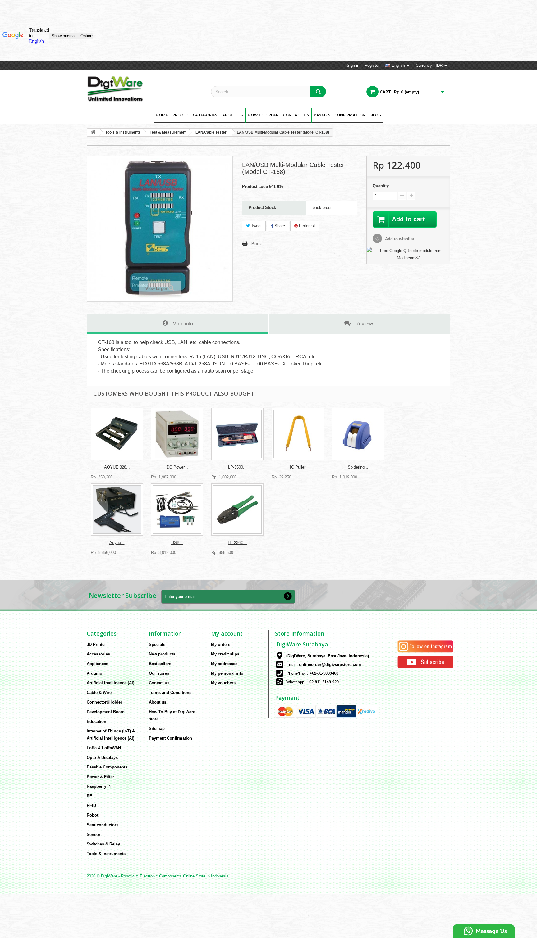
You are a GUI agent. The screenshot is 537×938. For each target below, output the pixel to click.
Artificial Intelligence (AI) (110, 683)
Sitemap (157, 728)
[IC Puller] (298, 434)
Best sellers (160, 663)
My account (227, 633)
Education (96, 721)
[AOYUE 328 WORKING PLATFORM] (117, 434)
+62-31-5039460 (324, 673)
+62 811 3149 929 (323, 682)
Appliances (97, 663)
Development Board (106, 711)
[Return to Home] (93, 132)
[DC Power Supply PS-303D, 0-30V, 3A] (177, 434)
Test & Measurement (168, 132)
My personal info (227, 673)
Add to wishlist (399, 239)
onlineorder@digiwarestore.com (330, 664)
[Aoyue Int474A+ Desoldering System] (117, 509)
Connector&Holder (104, 702)
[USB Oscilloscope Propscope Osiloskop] (177, 509)
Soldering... (358, 467)
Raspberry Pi (99, 786)
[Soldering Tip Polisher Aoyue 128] (358, 434)
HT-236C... (237, 542)
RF (89, 796)
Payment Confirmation (340, 115)
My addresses (224, 663)
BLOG (375, 115)
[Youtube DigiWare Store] (425, 661)
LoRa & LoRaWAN (104, 747)
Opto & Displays (102, 757)
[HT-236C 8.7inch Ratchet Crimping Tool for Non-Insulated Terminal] (237, 509)
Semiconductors (102, 824)
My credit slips (225, 654)
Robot (92, 815)
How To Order (263, 115)
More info (182, 323)
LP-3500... (237, 467)
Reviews (364, 323)
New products (162, 654)
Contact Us (296, 115)
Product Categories (195, 115)
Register (372, 65)
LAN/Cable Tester (211, 132)
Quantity (381, 186)
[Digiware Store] (144, 88)
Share (279, 226)
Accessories (98, 654)
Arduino (94, 673)
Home (162, 115)
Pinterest (306, 226)
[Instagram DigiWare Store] (425, 646)
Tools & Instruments (123, 132)
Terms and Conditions (170, 692)
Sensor (93, 834)
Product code (255, 186)
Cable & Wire (99, 692)
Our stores (159, 673)
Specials (157, 644)
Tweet (256, 226)
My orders (220, 644)
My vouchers (223, 683)
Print (256, 243)
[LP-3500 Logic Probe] (237, 434)
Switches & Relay (103, 844)
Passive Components (107, 767)
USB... (177, 542)
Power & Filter (100, 776)
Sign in (353, 65)
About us (232, 115)
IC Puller (297, 467)
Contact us (159, 683)
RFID (91, 805)
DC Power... (177, 467)
